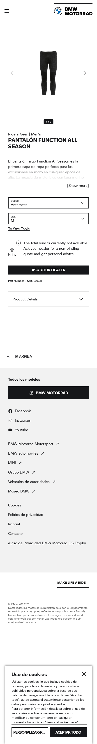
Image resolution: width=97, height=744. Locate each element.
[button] (7, 11)
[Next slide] (84, 73)
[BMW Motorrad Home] (73, 11)
